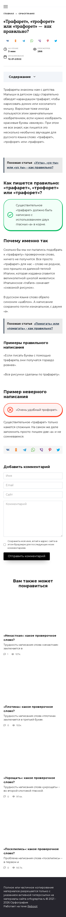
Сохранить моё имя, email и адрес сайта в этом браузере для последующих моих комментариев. (32, 544)
